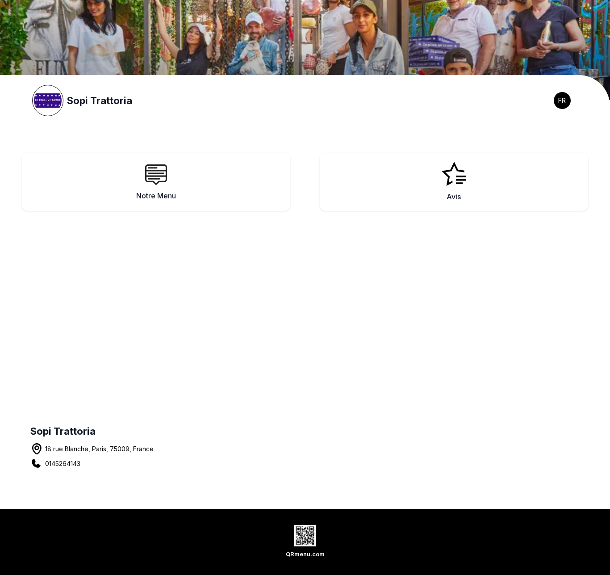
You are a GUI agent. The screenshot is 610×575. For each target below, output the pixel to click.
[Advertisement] (312, 297)
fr (562, 100)
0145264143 (62, 463)
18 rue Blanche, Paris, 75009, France (99, 449)
